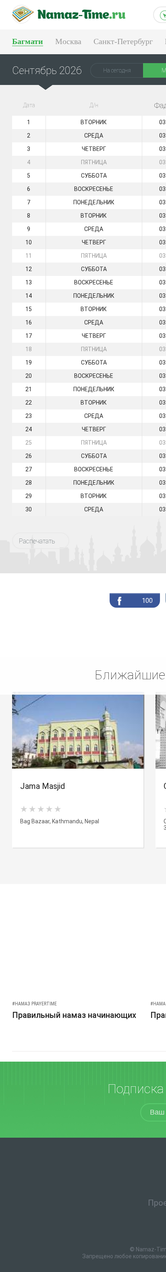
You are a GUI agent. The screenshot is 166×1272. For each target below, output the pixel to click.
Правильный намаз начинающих (74, 1015)
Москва (68, 41)
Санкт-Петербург (123, 41)
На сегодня (117, 70)
